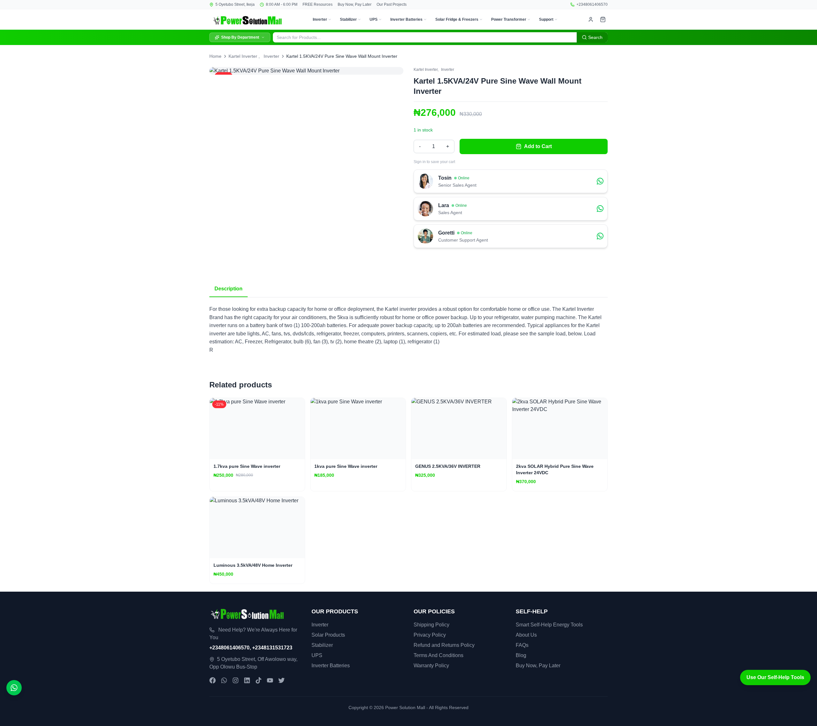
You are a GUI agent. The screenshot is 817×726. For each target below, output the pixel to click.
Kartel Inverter (243, 56)
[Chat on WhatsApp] (14, 687)
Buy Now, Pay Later (354, 4)
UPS (374, 19)
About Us (526, 635)
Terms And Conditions (438, 655)
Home (215, 56)
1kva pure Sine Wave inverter (345, 466)
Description (228, 288)
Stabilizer (348, 19)
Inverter (320, 19)
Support (546, 19)
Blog (521, 655)
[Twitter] (281, 680)
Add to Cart (538, 146)
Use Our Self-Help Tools (775, 677)
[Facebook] (212, 680)
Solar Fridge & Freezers (456, 19)
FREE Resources (318, 4)
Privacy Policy (430, 635)
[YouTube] (270, 680)
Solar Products (328, 635)
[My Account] (591, 19)
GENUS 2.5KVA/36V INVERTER (447, 466)
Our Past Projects (392, 4)
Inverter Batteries (406, 19)
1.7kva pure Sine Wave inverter (247, 466)
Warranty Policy (431, 665)
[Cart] (603, 19)
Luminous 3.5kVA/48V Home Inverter (253, 565)
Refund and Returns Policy (444, 645)
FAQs (522, 645)
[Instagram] (235, 680)
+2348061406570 (592, 4)
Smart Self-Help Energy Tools (549, 624)
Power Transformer (508, 19)
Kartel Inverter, (426, 69)
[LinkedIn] (247, 680)
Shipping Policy (431, 624)
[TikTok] (258, 680)
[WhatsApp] (224, 680)
